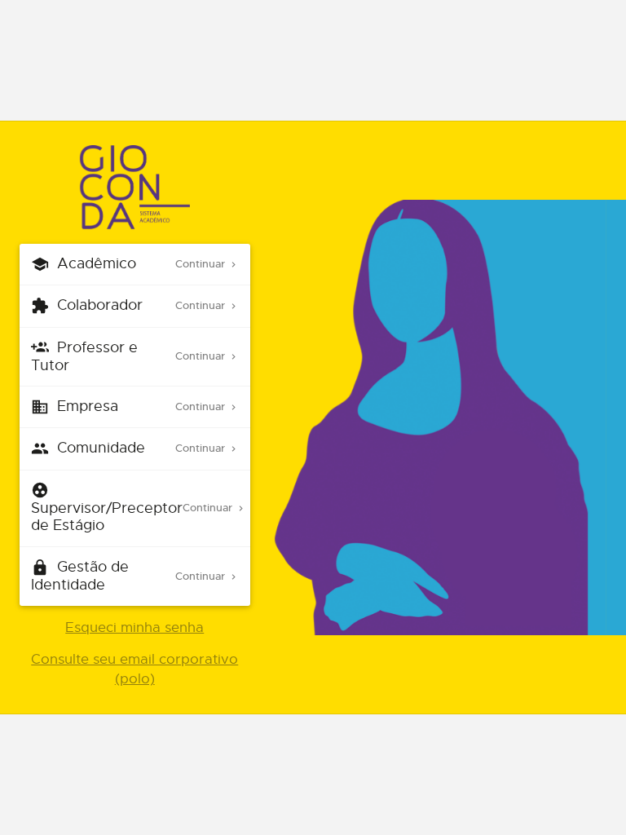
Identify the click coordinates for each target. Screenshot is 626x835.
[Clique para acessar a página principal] (135, 188)
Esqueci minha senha (134, 627)
